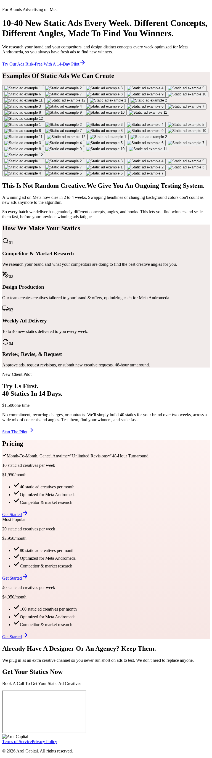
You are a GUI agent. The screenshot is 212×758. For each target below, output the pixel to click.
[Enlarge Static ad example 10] (187, 94)
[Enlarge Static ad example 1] (22, 88)
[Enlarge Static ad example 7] (63, 94)
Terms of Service (17, 741)
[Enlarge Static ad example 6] (22, 94)
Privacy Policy (44, 741)
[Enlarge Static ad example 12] (66, 100)
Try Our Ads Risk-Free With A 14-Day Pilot (40, 64)
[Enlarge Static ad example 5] (186, 88)
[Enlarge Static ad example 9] (145, 94)
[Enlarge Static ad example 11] (23, 100)
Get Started (12, 514)
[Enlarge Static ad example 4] (145, 88)
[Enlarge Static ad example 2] (63, 88)
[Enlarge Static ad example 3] (104, 88)
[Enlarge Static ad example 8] (104, 94)
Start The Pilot (14, 431)
